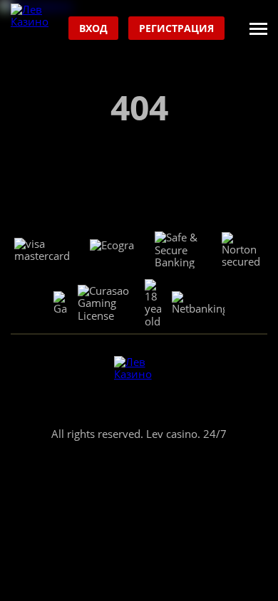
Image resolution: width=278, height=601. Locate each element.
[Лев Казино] (36, 29)
